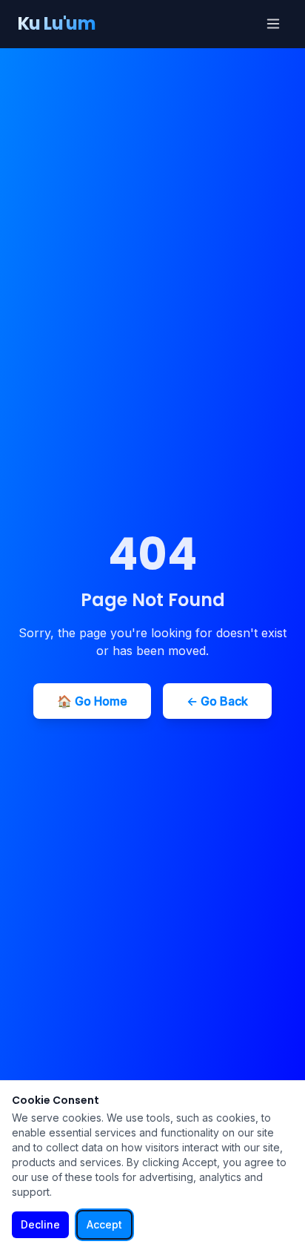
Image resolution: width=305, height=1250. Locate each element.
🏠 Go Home (92, 701)
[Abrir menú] (273, 24)
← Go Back (217, 701)
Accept (104, 1224)
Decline (40, 1224)
